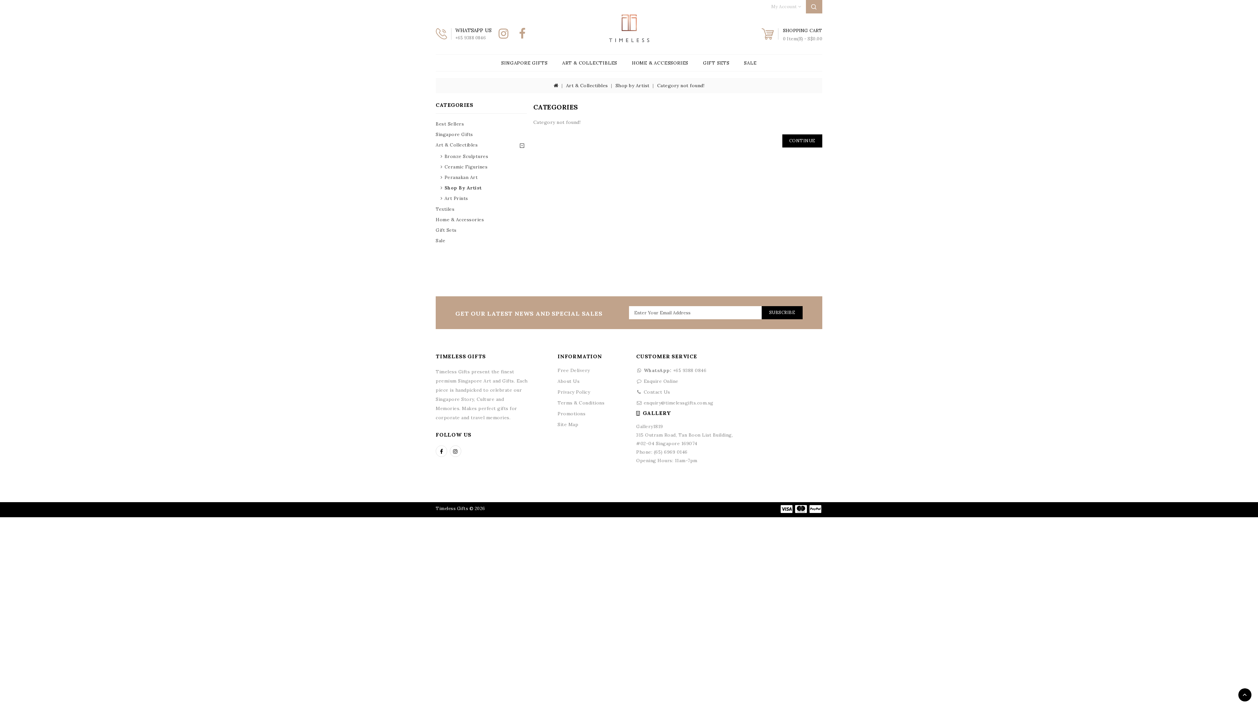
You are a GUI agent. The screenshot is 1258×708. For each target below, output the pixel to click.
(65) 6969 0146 (671, 452)
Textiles (445, 209)
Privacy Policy (574, 392)
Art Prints (456, 198)
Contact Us (657, 392)
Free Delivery (574, 370)
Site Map (568, 424)
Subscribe (782, 312)
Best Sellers (450, 124)
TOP (1244, 694)
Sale (750, 63)
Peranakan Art (461, 177)
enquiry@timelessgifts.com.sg (679, 403)
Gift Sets (716, 63)
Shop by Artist (633, 85)
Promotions (571, 414)
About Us (569, 381)
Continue (802, 141)
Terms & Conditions (581, 403)
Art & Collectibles (589, 63)
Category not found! (681, 85)
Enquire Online (661, 381)
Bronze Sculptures (466, 156)
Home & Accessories (660, 63)
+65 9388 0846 (675, 370)
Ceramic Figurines (466, 167)
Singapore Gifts (524, 63)
